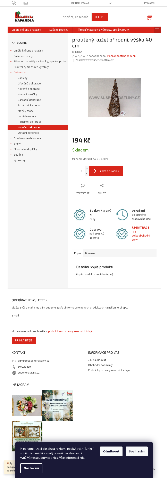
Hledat (100, 17)
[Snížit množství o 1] (87, 173)
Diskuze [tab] (90, 253)
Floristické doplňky (25, 149)
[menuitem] (26, 30)
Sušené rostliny (23, 56)
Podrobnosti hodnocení (121, 56)
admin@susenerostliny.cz (33, 361)
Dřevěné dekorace (29, 84)
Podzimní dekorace (30, 122)
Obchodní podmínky (100, 365)
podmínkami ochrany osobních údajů (70, 331)
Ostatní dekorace (28, 133)
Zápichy (22, 78)
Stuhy (17, 144)
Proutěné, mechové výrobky (31, 67)
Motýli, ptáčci (26, 111)
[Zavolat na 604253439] (18, 3)
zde (81, 458)
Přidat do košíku (109, 171)
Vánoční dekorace (29, 127)
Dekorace (20, 73)
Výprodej (19, 160)
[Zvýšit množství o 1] (87, 168)
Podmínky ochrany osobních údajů (109, 370)
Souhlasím (137, 451)
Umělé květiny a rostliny (28, 51)
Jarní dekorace (27, 116)
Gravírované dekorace (27, 138)
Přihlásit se (23, 340)
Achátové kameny (29, 105)
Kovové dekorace (29, 89)
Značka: (94, 60)
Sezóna (18, 155)
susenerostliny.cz (29, 373)
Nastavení (31, 468)
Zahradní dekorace (29, 100)
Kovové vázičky (27, 94)
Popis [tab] (77, 253)
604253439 (24, 367)
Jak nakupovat (79, 3)
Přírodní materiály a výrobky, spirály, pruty (40, 61)
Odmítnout (111, 451)
